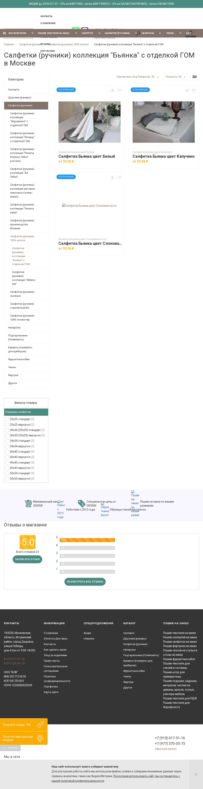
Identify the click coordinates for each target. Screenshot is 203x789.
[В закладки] (120, 90)
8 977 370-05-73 (14, 663)
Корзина (191, 36)
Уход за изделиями (55, 655)
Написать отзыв (27, 559)
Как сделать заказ (55, 649)
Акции (87, 633)
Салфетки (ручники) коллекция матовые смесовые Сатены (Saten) (22, 190)
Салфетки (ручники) (117, 33)
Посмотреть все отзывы (85, 581)
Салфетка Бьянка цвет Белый (86, 156)
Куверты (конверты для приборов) (20, 349)
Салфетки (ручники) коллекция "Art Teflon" (22, 172)
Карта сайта (51, 692)
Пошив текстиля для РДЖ (180, 698)
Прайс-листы (52, 660)
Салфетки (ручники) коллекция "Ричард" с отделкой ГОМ (22, 137)
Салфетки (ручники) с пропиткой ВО (22, 305)
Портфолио (47, 51)
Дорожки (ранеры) (19, 97)
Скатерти (87, 33)
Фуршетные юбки (19, 359)
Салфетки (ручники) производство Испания (22, 224)
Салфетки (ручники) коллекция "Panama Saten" (22, 208)
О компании (47, 23)
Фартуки (13, 375)
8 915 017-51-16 (14, 659)
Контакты (46, 16)
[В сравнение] (113, 90)
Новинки (89, 638)
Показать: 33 (173, 76)
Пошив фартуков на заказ (180, 646)
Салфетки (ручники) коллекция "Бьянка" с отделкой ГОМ (21, 256)
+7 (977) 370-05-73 (170, 743)
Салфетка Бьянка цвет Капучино (164, 156)
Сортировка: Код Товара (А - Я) (135, 76)
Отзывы (45, 44)
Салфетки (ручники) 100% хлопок (22, 238)
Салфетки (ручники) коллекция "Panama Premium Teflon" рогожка (22, 155)
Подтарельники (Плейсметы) (17, 337)
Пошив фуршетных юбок (179, 659)
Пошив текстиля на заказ (53, 33)
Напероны (148, 33)
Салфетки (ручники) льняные (22, 293)
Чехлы (170, 33)
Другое (12, 383)
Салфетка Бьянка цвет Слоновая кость (90, 243)
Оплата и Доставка (55, 638)
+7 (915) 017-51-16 (170, 738)
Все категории (17, 33)
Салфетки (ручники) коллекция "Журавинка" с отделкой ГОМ (22, 119)
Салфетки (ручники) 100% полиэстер (22, 317)
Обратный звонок (104, 37)
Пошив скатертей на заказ (180, 637)
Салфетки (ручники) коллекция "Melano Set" (23, 278)
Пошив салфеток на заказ (180, 641)
